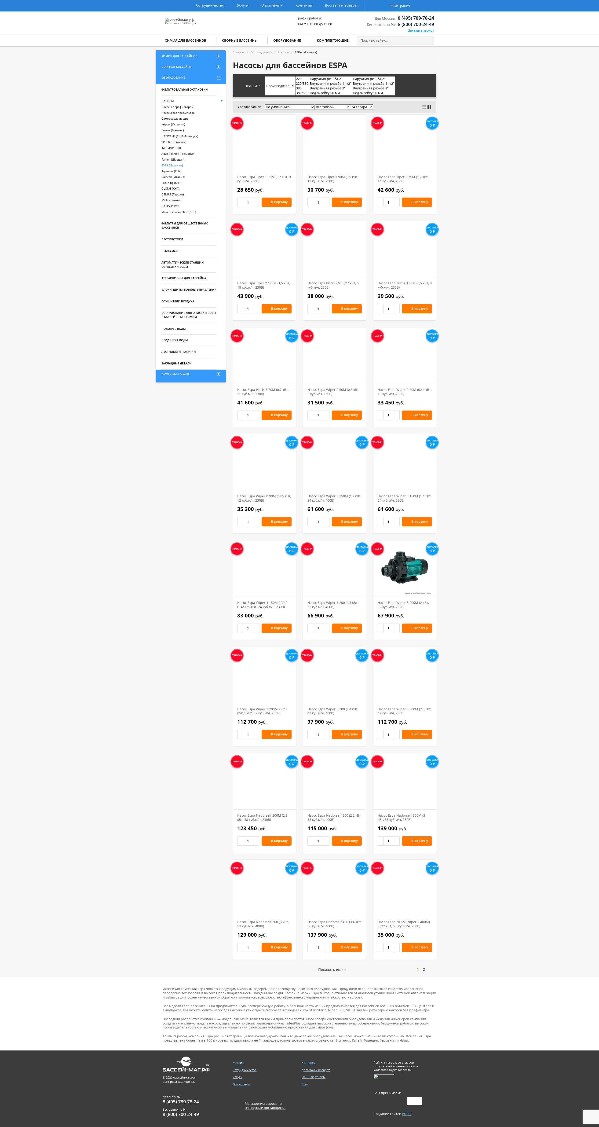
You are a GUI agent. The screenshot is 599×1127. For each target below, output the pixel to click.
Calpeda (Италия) (173, 177)
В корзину (279, 202)
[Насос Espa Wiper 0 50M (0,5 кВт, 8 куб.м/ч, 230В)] (334, 355)
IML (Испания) (171, 148)
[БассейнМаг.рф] (194, 22)
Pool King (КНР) (171, 183)
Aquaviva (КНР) (171, 171)
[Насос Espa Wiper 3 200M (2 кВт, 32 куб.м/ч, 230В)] (404, 568)
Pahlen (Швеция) (172, 160)
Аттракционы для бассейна (183, 278)
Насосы (167, 101)
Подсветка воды (174, 340)
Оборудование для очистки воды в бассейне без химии (188, 315)
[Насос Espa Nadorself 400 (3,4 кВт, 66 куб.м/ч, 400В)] (334, 888)
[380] (302, 88)
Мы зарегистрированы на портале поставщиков (265, 1105)
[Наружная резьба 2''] (330, 79)
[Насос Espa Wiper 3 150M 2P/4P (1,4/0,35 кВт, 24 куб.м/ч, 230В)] (264, 568)
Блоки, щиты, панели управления (188, 290)
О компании (272, 5)
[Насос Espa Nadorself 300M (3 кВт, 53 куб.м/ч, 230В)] (404, 781)
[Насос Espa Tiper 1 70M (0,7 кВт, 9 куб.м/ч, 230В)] (264, 143)
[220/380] (302, 83)
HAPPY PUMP (170, 206)
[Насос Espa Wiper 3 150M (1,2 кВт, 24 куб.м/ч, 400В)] (334, 462)
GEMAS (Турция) (172, 194)
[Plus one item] (256, 202)
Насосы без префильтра (178, 113)
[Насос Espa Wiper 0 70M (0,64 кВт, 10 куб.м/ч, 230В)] (404, 355)
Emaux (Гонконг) (172, 130)
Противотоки (172, 239)
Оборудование (287, 40)
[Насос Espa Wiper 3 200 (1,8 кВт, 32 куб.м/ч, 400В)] (334, 568)
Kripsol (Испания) (173, 124)
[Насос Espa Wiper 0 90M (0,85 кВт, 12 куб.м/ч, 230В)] (264, 462)
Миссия (238, 1063)
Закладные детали (176, 363)
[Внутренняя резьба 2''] (330, 88)
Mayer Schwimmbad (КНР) (178, 212)
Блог (305, 1084)
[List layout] (424, 107)
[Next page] (431, 970)
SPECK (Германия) (173, 142)
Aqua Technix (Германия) (178, 154)
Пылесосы (169, 251)
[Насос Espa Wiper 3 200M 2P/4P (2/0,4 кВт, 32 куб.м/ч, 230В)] (264, 675)
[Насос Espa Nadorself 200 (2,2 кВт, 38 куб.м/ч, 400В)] (334, 781)
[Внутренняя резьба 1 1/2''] (330, 83)
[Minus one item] (240, 202)
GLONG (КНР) (170, 189)
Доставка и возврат (341, 5)
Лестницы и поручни (178, 352)
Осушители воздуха (177, 301)
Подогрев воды (173, 329)
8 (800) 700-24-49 (416, 24)
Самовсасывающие (175, 119)
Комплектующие (333, 40)
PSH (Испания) (171, 200)
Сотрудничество (210, 5)
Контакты (304, 5)
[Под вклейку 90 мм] (330, 93)
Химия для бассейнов (185, 40)
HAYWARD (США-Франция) (179, 136)
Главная (239, 52)
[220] (302, 79)
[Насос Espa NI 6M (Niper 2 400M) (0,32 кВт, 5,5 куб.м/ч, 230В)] (404, 888)
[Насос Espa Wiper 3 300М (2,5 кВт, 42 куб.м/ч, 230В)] (404, 675)
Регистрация (400, 6)
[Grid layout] (429, 107)
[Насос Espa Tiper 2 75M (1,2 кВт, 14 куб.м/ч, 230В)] (404, 143)
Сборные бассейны (239, 40)
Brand (407, 1114)
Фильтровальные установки (184, 90)
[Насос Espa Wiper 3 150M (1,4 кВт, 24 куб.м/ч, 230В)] (404, 462)
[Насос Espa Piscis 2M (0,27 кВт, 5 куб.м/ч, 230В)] (334, 249)
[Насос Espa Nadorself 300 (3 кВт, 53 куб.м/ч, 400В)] (264, 888)
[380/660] (302, 93)
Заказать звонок (421, 30)
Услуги (242, 5)
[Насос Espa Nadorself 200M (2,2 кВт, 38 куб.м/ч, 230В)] (264, 781)
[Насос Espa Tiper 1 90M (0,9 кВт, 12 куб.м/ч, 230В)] (334, 143)
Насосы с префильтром (177, 107)
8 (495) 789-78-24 (416, 18)
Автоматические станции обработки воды (182, 265)
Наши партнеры (313, 1077)
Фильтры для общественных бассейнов (184, 225)
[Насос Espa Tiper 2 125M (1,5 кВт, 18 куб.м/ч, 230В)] (264, 249)
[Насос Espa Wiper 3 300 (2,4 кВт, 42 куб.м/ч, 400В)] (334, 675)
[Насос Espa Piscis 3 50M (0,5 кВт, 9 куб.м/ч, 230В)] (404, 249)
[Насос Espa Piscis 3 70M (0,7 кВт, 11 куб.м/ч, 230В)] (264, 355)
